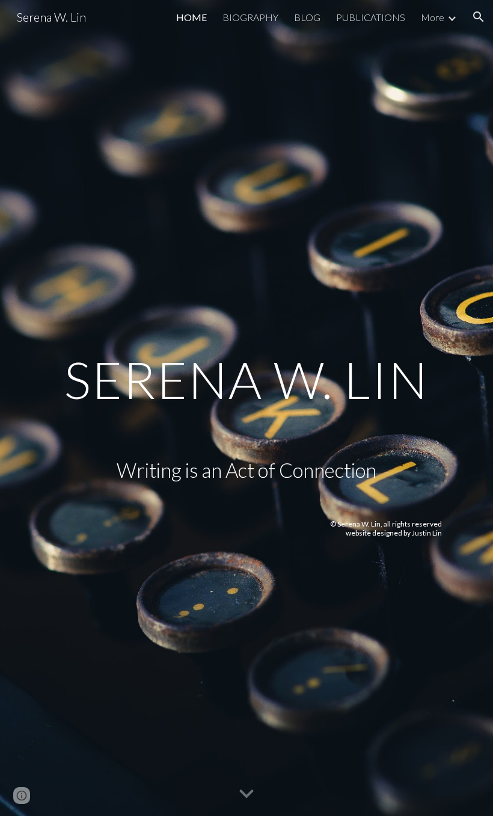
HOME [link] (191, 17)
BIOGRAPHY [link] (250, 17)
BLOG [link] (307, 17)
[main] (246, 342)
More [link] (432, 17)
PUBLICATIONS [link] (370, 17)
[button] (478, 16)
